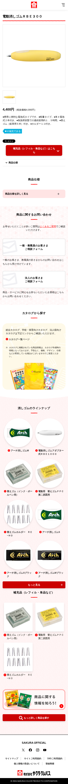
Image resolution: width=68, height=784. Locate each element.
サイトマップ (11, 758)
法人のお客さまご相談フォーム (34, 279)
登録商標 (50, 763)
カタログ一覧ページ (19, 339)
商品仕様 (13, 162)
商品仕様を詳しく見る (16, 193)
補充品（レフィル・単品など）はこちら (34, 150)
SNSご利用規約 (54, 758)
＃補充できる (14, 131)
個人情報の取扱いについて (27, 763)
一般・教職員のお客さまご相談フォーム (34, 247)
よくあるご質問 (48, 226)
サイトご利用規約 (32, 758)
